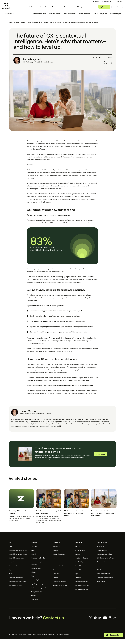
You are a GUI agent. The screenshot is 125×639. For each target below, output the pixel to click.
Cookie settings (42, 634)
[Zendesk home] (7, 5)
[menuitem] (118, 2)
